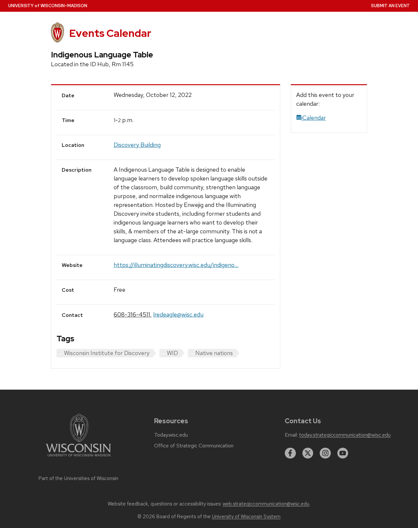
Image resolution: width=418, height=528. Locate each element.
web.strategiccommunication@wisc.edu (266, 504)
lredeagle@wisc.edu (178, 314)
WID (172, 353)
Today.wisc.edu (171, 435)
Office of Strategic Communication (193, 446)
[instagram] (325, 453)
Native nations (214, 353)
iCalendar (313, 117)
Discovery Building (137, 144)
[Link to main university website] (78, 457)
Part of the (78, 478)
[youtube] (342, 453)
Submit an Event (390, 5)
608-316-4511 (132, 314)
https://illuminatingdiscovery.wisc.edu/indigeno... (176, 265)
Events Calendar (110, 33)
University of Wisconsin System (246, 516)
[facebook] (290, 453)
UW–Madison (47, 5)
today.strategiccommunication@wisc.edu (345, 435)
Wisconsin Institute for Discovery (107, 353)
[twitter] (308, 453)
